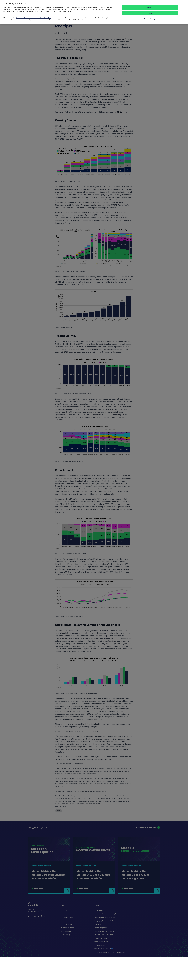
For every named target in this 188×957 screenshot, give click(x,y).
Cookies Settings (150, 19)
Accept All (150, 7)
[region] (94, 12)
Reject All (150, 13)
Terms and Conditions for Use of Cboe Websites (33, 18)
